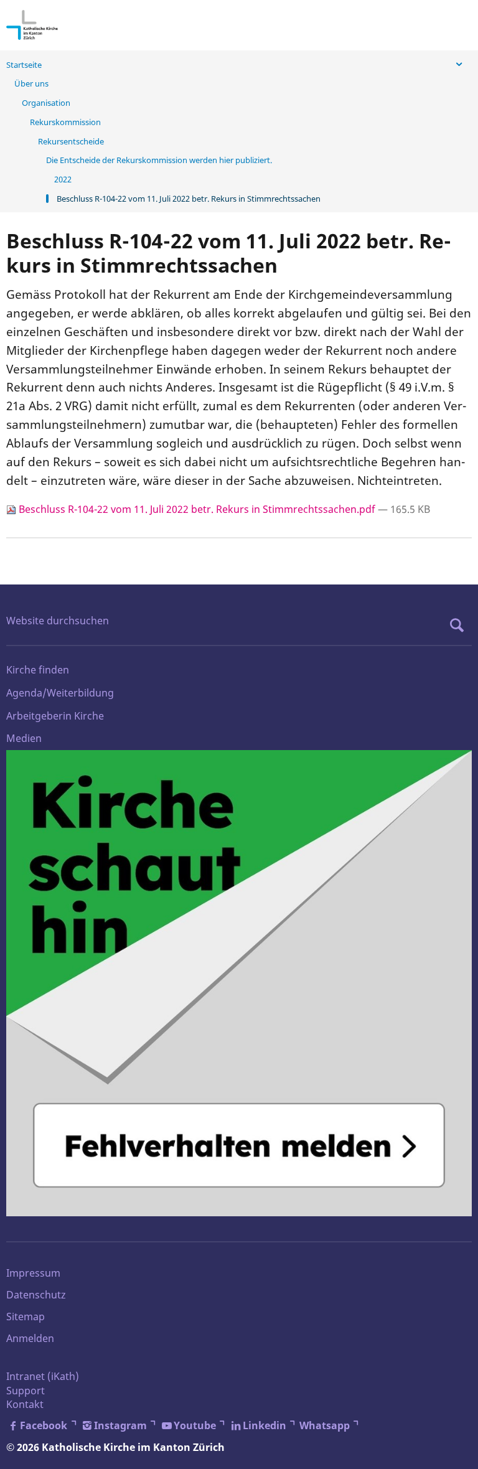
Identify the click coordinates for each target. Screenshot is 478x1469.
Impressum (33, 1273)
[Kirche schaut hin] (239, 983)
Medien (24, 738)
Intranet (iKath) (42, 1376)
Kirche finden (37, 670)
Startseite (24, 64)
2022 (63, 179)
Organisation (46, 102)
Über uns (31, 83)
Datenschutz (36, 1295)
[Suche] (460, 625)
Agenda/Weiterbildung (60, 693)
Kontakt (25, 1404)
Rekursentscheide (71, 141)
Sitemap (25, 1316)
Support (25, 1390)
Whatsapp (324, 1425)
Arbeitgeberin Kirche (55, 716)
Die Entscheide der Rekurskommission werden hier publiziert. (159, 160)
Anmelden (30, 1338)
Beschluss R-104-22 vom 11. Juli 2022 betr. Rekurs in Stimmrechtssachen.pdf (197, 509)
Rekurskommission (65, 122)
